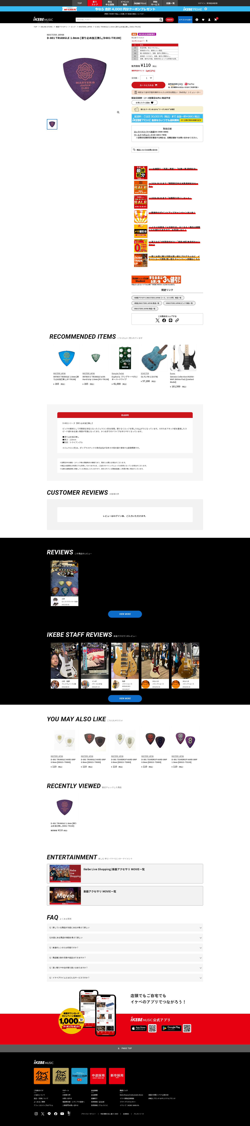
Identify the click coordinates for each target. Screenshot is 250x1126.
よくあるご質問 (39, 1102)
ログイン (201, 3)
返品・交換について (41, 1098)
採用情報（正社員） (98, 1102)
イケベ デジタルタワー (128, 1102)
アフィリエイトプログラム (43, 1105)
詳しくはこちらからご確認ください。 (170, 961)
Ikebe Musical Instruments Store (131, 1095)
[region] (125, 812)
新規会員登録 (212, 3)
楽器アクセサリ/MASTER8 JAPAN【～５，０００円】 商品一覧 (158, 298)
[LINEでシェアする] (171, 320)
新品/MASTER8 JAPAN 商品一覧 (147, 303)
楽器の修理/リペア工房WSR (158, 1095)
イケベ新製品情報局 (127, 1098)
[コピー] (177, 320)
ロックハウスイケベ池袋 (144, 132)
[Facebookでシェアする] (164, 320)
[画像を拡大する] (118, 112)
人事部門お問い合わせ (70, 1105)
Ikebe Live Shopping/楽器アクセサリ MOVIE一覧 (114, 869)
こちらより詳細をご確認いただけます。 (90, 981)
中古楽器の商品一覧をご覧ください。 (126, 951)
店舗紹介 (94, 1098)
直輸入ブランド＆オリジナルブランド (162, 1098)
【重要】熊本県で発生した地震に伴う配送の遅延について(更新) (125, 14)
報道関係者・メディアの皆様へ (74, 1102)
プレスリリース (139, 1114)
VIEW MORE (125, 614)
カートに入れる (147, 85)
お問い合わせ (67, 1098)
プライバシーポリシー (88, 1114)
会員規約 (126, 1114)
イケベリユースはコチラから (84, 971)
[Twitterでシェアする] (158, 320)
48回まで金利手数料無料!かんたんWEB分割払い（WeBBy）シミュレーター (169, 92)
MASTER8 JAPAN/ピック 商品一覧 (180, 303)
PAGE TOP (127, 1048)
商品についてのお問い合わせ (147, 150)
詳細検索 (170, 20)
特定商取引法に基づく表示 (109, 1114)
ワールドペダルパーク (143, 135)
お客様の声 (66, 1095)
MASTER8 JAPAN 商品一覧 (145, 308)
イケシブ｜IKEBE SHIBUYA (129, 1105)
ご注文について (39, 1095)
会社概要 (94, 1095)
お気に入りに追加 (143, 102)
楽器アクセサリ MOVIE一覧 (99, 891)
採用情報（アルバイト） (100, 1105)
